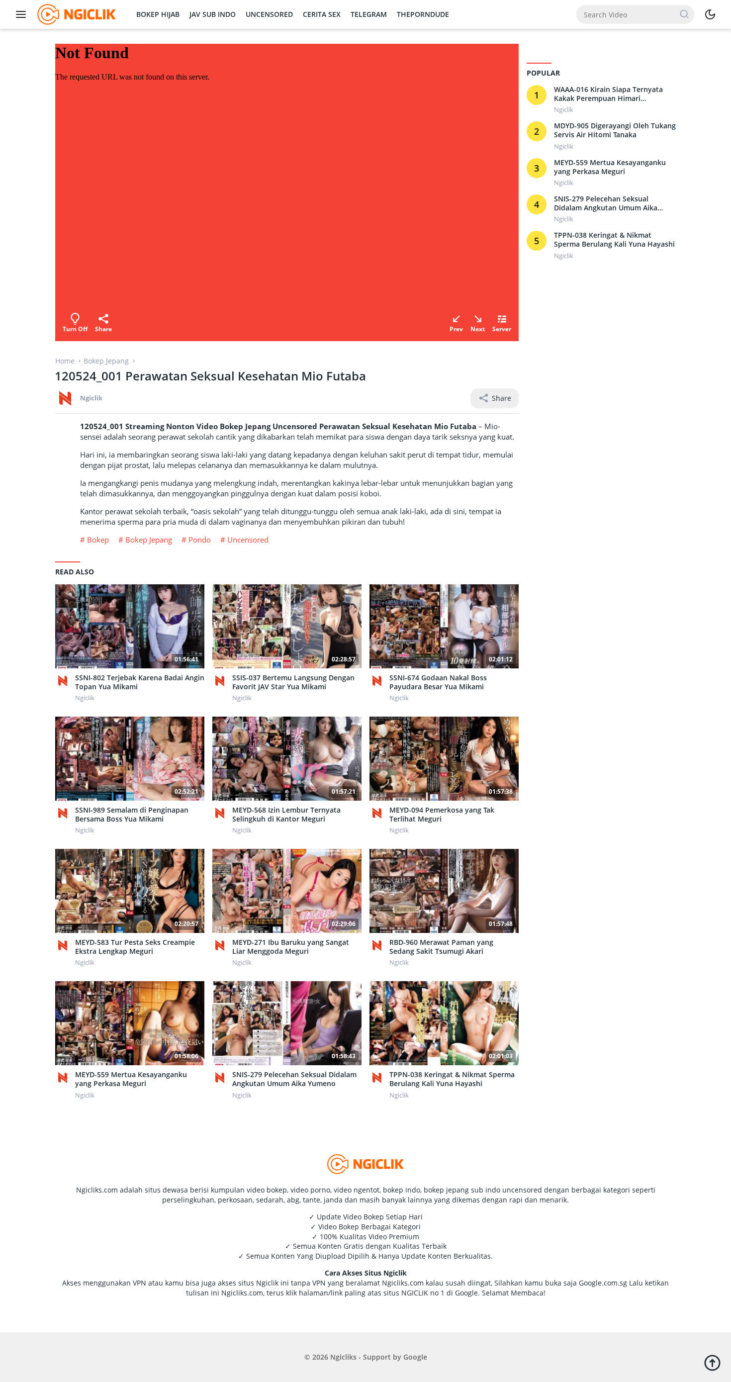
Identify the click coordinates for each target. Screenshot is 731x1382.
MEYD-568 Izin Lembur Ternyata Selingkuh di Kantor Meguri (286, 815)
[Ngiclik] (65, 680)
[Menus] (23, 14)
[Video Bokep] (75, 13)
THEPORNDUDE (423, 14)
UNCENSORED (269, 14)
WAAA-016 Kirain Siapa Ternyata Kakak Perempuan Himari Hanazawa (608, 94)
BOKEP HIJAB (158, 14)
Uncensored (248, 540)
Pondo (199, 540)
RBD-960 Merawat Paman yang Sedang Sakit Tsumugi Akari (441, 947)
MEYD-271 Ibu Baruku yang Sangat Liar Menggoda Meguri (290, 947)
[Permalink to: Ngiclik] (65, 397)
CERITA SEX (322, 14)
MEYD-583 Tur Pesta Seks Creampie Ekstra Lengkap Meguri (135, 947)
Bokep (98, 540)
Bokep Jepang (148, 540)
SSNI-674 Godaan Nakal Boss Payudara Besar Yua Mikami (438, 682)
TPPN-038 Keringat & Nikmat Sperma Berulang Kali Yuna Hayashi (452, 1079)
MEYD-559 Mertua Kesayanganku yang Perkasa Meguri (131, 1079)
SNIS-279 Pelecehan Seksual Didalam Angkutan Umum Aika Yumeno (294, 1079)
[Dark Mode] (710, 14)
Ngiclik (91, 397)
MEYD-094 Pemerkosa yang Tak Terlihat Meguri (441, 815)
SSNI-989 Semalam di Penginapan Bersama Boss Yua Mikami (131, 815)
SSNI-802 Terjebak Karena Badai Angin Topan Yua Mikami (139, 682)
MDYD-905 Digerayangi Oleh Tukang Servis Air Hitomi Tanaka (615, 131)
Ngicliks (343, 1357)
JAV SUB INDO (212, 14)
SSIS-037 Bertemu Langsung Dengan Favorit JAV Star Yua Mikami (293, 682)
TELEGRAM (369, 14)
